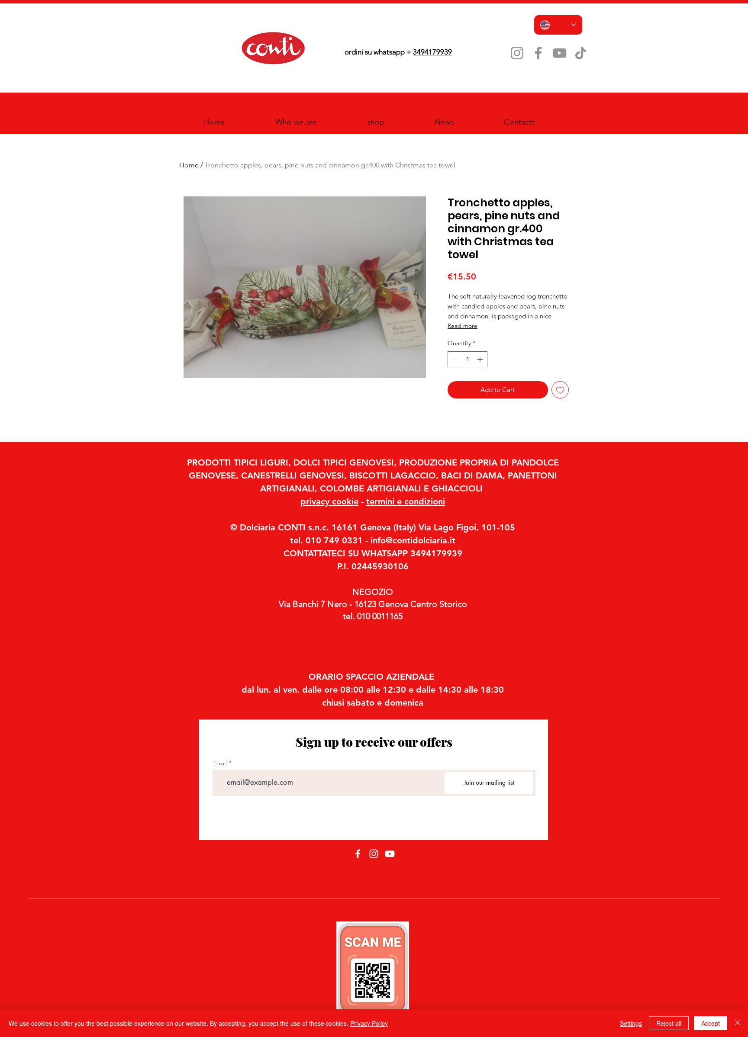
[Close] (737, 1023)
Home (189, 165)
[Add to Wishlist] (560, 390)
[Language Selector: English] (558, 25)
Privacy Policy (369, 1023)
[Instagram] (517, 53)
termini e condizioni (405, 501)
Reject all (668, 1023)
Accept (710, 1023)
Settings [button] (631, 1023)
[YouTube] (559, 53)
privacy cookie (329, 501)
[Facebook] (538, 53)
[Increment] (480, 359)
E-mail (220, 763)
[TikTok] (580, 53)
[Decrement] (454, 359)
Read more (462, 326)
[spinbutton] (467, 359)
